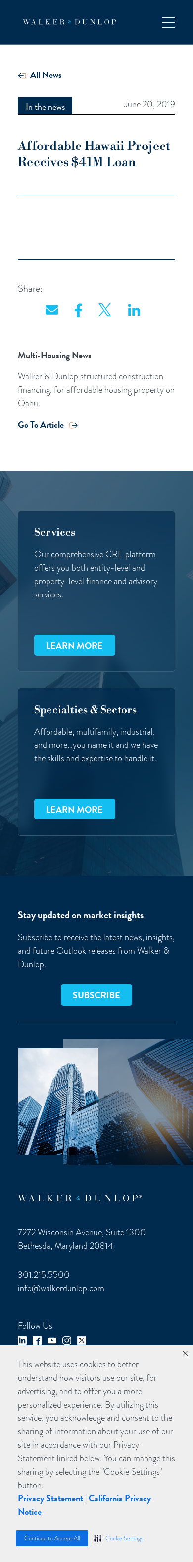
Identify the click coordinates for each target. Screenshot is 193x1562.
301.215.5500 (44, 1274)
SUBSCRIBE (96, 995)
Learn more (74, 645)
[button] (118, 1538)
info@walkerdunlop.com (61, 1288)
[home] (67, 22)
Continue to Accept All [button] (52, 1538)
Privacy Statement (50, 1498)
